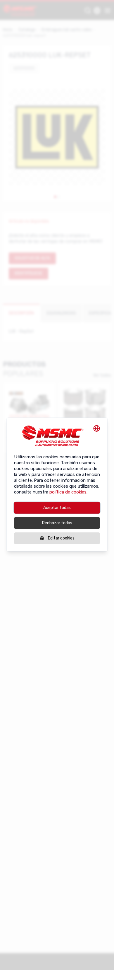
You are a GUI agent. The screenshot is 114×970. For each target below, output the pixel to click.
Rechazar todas (57, 522)
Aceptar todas (57, 507)
